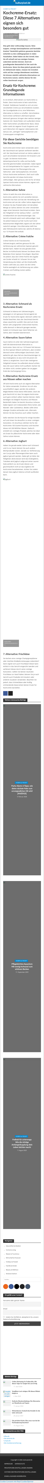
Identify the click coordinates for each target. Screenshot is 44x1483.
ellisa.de (6, 1436)
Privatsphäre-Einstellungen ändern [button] (18, 1468)
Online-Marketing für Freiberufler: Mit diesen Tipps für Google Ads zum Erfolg (24, 1382)
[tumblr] (27, 1286)
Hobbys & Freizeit (9, 9)
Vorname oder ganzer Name (13, 1300)
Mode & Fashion (11, 1274)
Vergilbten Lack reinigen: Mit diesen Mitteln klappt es (26, 1392)
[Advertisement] (22, 1350)
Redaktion (21, 33)
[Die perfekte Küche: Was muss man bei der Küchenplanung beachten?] (7, 1423)
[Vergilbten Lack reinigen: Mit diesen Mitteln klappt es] (7, 1394)
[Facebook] (11, 1286)
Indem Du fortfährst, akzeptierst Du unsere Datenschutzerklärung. (20, 1318)
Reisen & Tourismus (12, 1254)
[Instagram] (16, 1286)
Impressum (8, 1464)
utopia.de (7, 1441)
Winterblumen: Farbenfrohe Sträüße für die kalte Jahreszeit (26, 1412)
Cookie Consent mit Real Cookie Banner (17, 1481)
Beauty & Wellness (12, 1270)
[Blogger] (5, 1286)
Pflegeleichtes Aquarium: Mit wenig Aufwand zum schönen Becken (22, 966)
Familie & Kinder (11, 1266)
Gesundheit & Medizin (13, 1246)
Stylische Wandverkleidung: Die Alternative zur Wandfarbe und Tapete (26, 1402)
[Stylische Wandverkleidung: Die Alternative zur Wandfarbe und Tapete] (7, 1403)
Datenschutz (20, 1464)
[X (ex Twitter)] (22, 1286)
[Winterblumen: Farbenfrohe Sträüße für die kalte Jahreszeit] (7, 1413)
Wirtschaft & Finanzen (13, 1258)
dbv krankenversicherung (12, 1443)
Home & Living (11, 1250)
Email (5, 1309)
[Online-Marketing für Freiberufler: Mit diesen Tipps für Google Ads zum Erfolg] (7, 1383)
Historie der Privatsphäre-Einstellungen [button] (20, 1472)
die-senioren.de (9, 1438)
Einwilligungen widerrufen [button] (15, 1476)
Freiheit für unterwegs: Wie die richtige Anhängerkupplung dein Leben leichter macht (22, 1143)
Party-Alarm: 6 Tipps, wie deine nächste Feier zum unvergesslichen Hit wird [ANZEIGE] (22, 790)
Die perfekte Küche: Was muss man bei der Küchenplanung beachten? (26, 1421)
